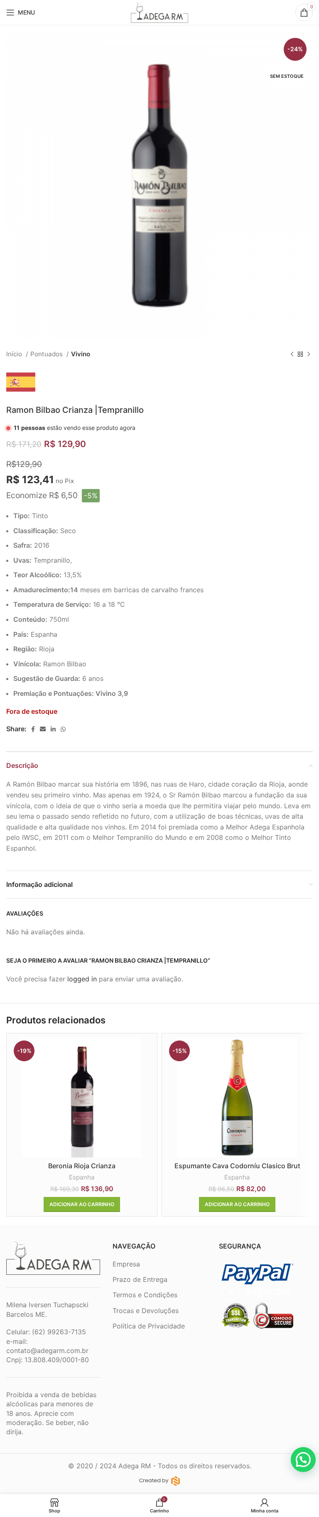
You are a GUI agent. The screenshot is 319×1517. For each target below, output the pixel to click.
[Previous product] (292, 354)
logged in (82, 979)
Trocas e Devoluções (146, 1310)
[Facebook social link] (33, 729)
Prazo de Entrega (140, 1279)
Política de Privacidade (149, 1326)
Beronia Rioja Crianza (81, 1166)
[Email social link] (42, 729)
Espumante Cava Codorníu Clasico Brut (237, 1166)
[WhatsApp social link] (63, 729)
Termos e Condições (145, 1295)
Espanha (82, 1177)
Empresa (126, 1264)
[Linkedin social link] (53, 729)
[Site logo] (159, 11)
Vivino (80, 354)
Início (15, 354)
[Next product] (308, 354)
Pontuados (47, 354)
